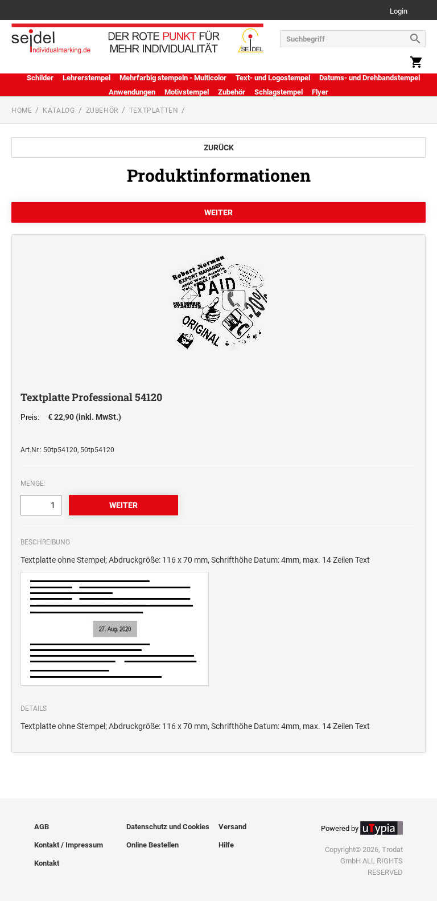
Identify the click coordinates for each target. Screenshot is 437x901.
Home (21, 110)
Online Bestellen (152, 845)
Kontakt (46, 863)
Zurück (219, 147)
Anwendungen (132, 92)
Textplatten (154, 110)
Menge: (33, 484)
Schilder (40, 77)
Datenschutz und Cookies (167, 826)
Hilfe (226, 845)
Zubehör (231, 92)
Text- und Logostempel (273, 77)
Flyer (320, 92)
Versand (232, 826)
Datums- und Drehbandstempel (369, 77)
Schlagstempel (278, 92)
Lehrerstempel (86, 77)
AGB (41, 826)
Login (398, 11)
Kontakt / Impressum (68, 845)
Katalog (59, 110)
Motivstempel (186, 92)
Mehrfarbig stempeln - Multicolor (172, 77)
